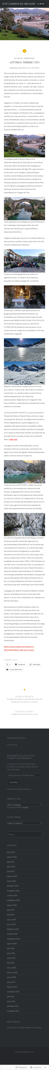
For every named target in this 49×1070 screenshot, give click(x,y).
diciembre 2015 (13, 1006)
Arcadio (23, 68)
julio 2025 (10, 862)
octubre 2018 (12, 934)
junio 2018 (11, 953)
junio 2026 (11, 852)
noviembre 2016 (13, 992)
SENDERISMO (29, 58)
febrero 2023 (12, 876)
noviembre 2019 (13, 891)
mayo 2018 (11, 958)
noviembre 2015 (13, 1011)
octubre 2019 (12, 895)
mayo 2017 (11, 982)
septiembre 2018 (13, 939)
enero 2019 (11, 924)
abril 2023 (10, 871)
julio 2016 (10, 997)
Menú (41, 4)
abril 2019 (10, 915)
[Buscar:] (24, 834)
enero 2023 (11, 881)
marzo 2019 (11, 920)
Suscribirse (14, 782)
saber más (13, 439)
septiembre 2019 (13, 900)
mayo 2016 (11, 1001)
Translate (24, 807)
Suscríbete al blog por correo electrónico (20, 757)
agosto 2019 (12, 905)
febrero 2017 (12, 987)
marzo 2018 (11, 968)
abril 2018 (10, 963)
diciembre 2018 (13, 929)
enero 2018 (11, 977)
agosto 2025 (12, 857)
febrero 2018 (12, 972)
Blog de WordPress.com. (24, 1052)
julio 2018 (10, 948)
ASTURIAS (18, 58)
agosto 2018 (12, 944)
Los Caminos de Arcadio (18, 3)
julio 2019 (10, 910)
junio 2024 (11, 867)
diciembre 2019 (13, 886)
